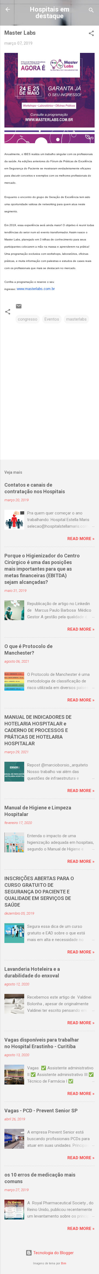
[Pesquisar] (91, 11)
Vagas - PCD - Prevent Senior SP (41, 1110)
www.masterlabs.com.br (36, 289)
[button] (91, 34)
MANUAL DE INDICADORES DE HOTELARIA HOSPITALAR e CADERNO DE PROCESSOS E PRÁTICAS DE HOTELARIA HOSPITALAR (38, 730)
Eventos (52, 319)
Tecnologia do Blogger (53, 1252)
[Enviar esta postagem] (18, 308)
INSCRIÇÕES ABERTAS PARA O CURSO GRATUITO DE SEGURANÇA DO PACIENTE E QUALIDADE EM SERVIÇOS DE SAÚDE (39, 891)
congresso (27, 319)
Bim (63, 1263)
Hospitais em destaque (49, 13)
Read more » (81, 538)
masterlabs (76, 319)
